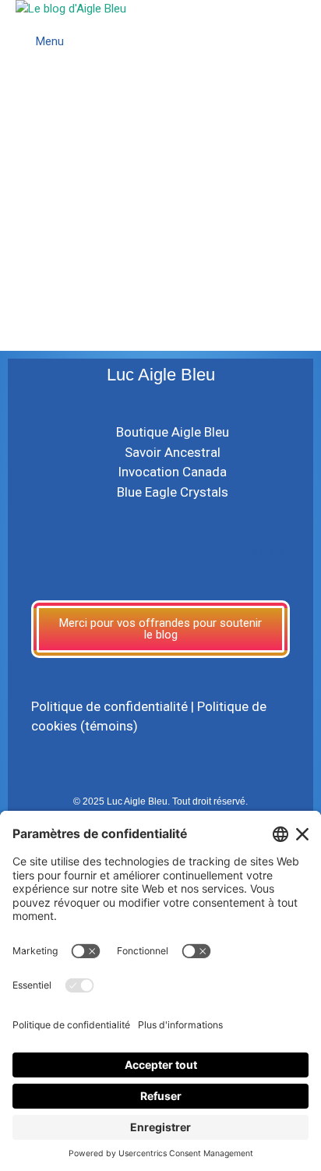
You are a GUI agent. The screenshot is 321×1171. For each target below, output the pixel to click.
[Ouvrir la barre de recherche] (306, 23)
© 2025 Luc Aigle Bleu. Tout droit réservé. (160, 801)
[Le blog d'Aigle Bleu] (71, 9)
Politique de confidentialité (109, 706)
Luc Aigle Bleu (161, 374)
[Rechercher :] (111, 248)
